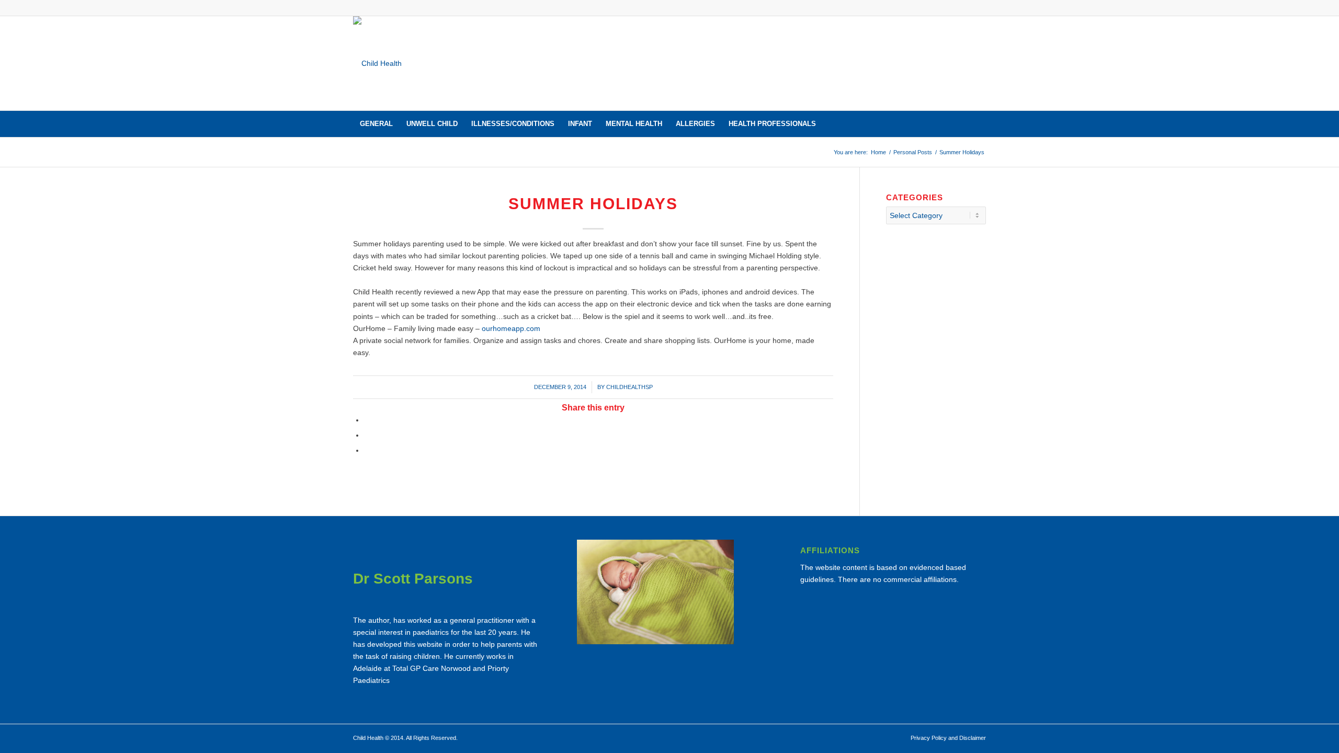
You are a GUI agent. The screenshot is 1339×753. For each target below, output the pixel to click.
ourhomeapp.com (511, 328)
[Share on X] (367, 435)
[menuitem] (376, 124)
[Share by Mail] (367, 450)
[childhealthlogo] (377, 63)
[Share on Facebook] (367, 420)
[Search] (979, 124)
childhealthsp (629, 387)
